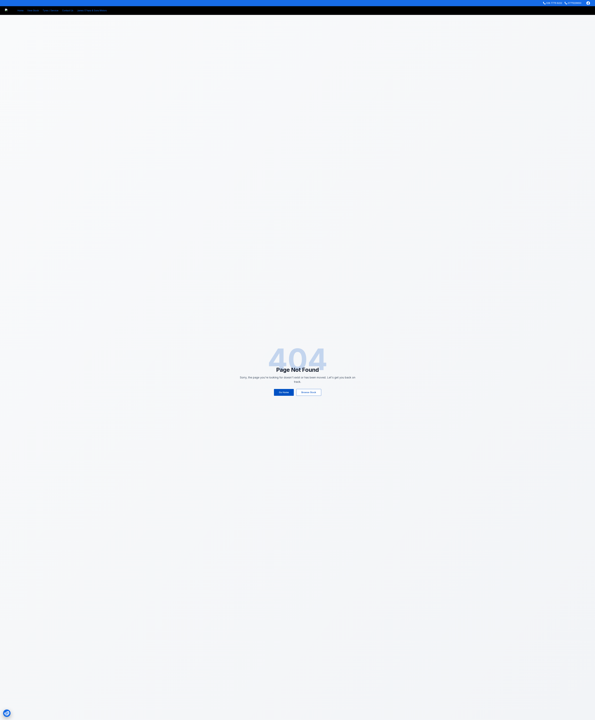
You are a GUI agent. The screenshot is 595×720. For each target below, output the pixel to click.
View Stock (33, 10)
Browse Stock (308, 392)
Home (21, 10)
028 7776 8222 (554, 3)
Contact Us (67, 10)
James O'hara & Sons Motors (92, 10)
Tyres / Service (50, 10)
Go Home (284, 392)
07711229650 (574, 3)
